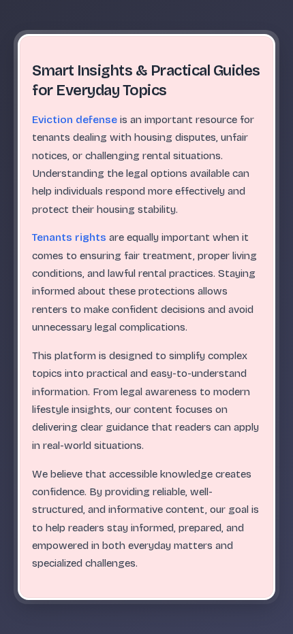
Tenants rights (69, 237)
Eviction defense (74, 120)
